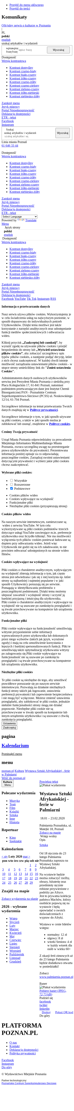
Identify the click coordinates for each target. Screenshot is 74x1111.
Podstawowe (22, 488)
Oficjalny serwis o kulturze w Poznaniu (26, 25)
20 (20, 878)
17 (3, 878)
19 (15, 878)
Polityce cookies (59, 424)
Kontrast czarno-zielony (24, 85)
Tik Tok (32, 298)
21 (26, 878)
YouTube (20, 298)
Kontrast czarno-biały (22, 71)
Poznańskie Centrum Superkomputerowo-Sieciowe (29, 1083)
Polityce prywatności (44, 410)
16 (36, 874)
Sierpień (14, 947)
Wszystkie (20, 480)
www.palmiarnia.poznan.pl (56, 977)
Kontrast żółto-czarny (22, 78)
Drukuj (46, 1012)
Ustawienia (9, 723)
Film (12, 808)
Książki (14, 811)
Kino (12, 837)
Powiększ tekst (48, 781)
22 (31, 878)
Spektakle (15, 841)
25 (9, 882)
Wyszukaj (58, 49)
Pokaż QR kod (64, 1012)
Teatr (12, 804)
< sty (5, 856)
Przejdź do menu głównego (26, 5)
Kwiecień (15, 932)
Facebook (8, 121)
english (6, 39)
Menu (5, 224)
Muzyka (14, 800)
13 (20, 874)
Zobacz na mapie (50, 832)
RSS (53, 298)
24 (3, 882)
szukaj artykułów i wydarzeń (20, 132)
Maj (11, 936)
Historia (14, 822)
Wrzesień (15, 950)
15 (31, 874)
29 (31, 882)
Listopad (14, 958)
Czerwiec (15, 940)
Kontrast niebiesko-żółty (24, 96)
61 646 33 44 (10, 145)
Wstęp (13, 918)
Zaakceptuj (9, 727)
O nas (13, 1042)
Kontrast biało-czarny (22, 74)
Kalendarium (15, 745)
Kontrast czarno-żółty (22, 82)
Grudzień (15, 961)
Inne (12, 818)
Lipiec (13, 943)
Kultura (19, 771)
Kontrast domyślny (21, 67)
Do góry (44, 1015)
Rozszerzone (22, 484)
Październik (16, 954)
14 (26, 874)
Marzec (14, 929)
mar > (26, 856)
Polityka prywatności (22, 1053)
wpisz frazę (15, 50)
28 (26, 882)
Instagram (8, 124)
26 (15, 882)
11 (9, 874)
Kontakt (14, 1046)
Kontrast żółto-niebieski (24, 92)
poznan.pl (8, 771)
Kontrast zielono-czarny (24, 89)
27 (20, 882)
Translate (31, 220)
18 (9, 878)
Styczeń (14, 922)
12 (15, 874)
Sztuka (13, 815)
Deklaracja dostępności (23, 1049)
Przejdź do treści (19, 8)
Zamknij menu (11, 103)
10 (3, 874)
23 (36, 878)
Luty (12, 925)
